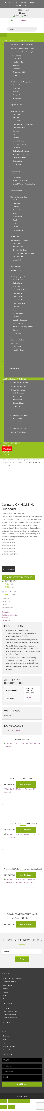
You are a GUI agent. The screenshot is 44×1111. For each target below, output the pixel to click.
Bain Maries (17, 114)
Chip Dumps (17, 293)
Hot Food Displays (19, 144)
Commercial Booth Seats (19, 382)
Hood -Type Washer (20, 180)
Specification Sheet (13, 730)
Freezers (16, 91)
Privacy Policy (7, 1050)
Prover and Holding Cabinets (23, 327)
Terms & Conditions (9, 1046)
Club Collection (18, 393)
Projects (7, 446)
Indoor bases (17, 418)
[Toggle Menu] (3, 35)
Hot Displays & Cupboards (20, 240)
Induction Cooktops (20, 320)
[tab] (22, 612)
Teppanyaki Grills (19, 72)
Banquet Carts (18, 246)
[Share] (11, 1101)
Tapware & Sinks (16, 105)
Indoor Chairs (17, 396)
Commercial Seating (17, 390)
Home (4, 460)
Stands (15, 220)
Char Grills (16, 121)
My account (6, 1043)
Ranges (15, 330)
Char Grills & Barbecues (21, 290)
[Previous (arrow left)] (3, 1107)
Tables (15, 223)
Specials (7, 449)
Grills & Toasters (19, 141)
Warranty (5, 618)
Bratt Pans (16, 286)
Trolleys (15, 227)
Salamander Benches (20, 210)
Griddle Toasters (18, 313)
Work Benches (15, 266)
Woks (15, 75)
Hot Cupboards (18, 257)
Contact (7, 455)
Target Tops (17, 164)
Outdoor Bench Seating (18, 432)
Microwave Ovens (19, 158)
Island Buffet (17, 260)
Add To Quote (8, 569)
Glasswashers (17, 177)
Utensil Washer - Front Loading (24, 184)
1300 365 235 (23, 10)
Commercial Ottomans (18, 386)
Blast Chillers (17, 85)
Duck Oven (17, 58)
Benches (16, 200)
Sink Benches (17, 216)
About (6, 452)
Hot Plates (16, 148)
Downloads (6, 621)
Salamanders (17, 161)
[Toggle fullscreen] (19, 1101)
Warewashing (15, 171)
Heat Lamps (14, 236)
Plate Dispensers (16, 190)
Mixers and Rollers (17, 340)
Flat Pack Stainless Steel (18, 197)
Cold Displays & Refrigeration (21, 82)
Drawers (16, 206)
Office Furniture (11, 443)
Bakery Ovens (18, 280)
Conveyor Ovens (19, 127)
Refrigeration (17, 95)
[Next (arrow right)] (11, 1107)
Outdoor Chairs (18, 403)
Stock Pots (16, 69)
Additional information (10, 615)
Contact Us (6, 1036)
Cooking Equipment (17, 277)
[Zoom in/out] (26, 1101)
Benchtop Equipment (17, 111)
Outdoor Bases (18, 422)
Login (17, 16)
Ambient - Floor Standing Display (22, 52)
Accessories (14, 368)
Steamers (16, 65)
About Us (5, 1039)
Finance (22, 13)
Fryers (15, 134)
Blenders (16, 117)
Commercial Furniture (14, 379)
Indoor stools (17, 399)
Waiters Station (18, 230)
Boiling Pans (17, 283)
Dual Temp (17, 88)
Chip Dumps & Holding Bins (23, 124)
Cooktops (16, 131)
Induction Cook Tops (20, 154)
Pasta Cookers (18, 323)
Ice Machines (17, 98)
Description (6, 612)
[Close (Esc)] (3, 1101)
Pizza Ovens (14, 344)
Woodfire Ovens (18, 350)
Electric (28, 697)
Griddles (16, 138)
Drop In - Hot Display (20, 250)
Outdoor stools (18, 406)
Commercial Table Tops (18, 428)
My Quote (27, 16)
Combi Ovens (17, 296)
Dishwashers (17, 174)
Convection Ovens (19, 300)
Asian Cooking (15, 56)
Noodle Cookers (18, 62)
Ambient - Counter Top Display (21, 44)
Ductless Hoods (16, 270)
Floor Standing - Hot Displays (23, 253)
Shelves (15, 213)
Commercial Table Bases (19, 415)
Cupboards (16, 203)
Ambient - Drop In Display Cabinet (22, 48)
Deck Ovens (17, 346)
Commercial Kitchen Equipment (19, 41)
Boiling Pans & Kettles (21, 151)
